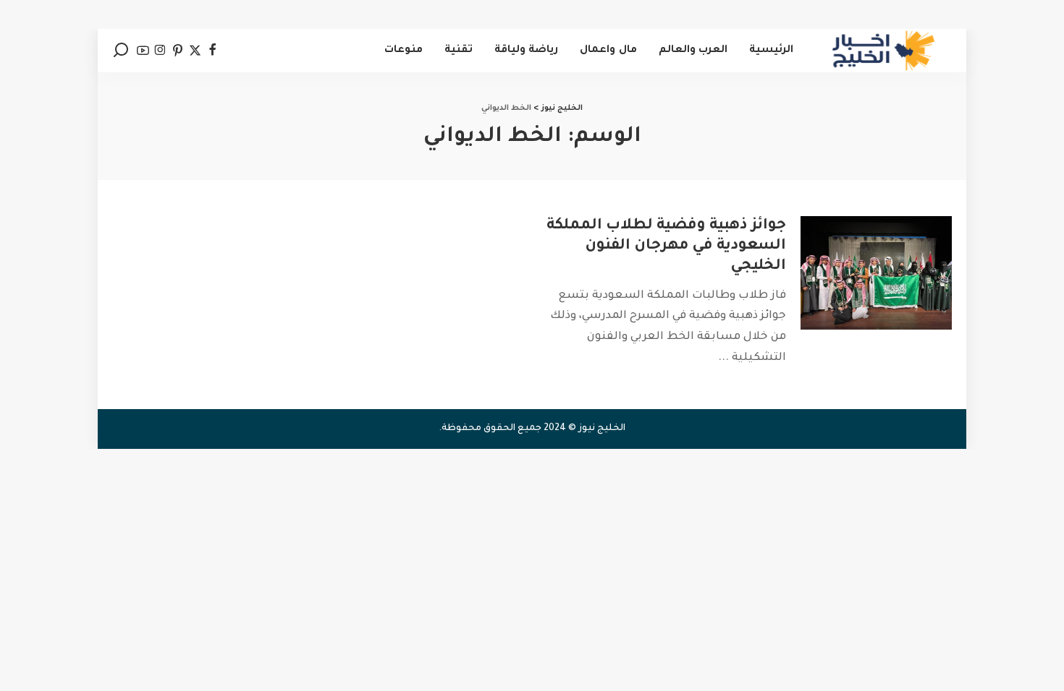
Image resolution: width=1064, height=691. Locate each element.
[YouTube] (143, 50)
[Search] (121, 50)
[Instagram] (160, 50)
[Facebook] (212, 50)
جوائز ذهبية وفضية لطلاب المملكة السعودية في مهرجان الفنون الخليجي (666, 246)
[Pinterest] (178, 50)
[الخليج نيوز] (883, 50)
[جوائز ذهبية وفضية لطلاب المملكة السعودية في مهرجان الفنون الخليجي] (876, 273)
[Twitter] (195, 50)
